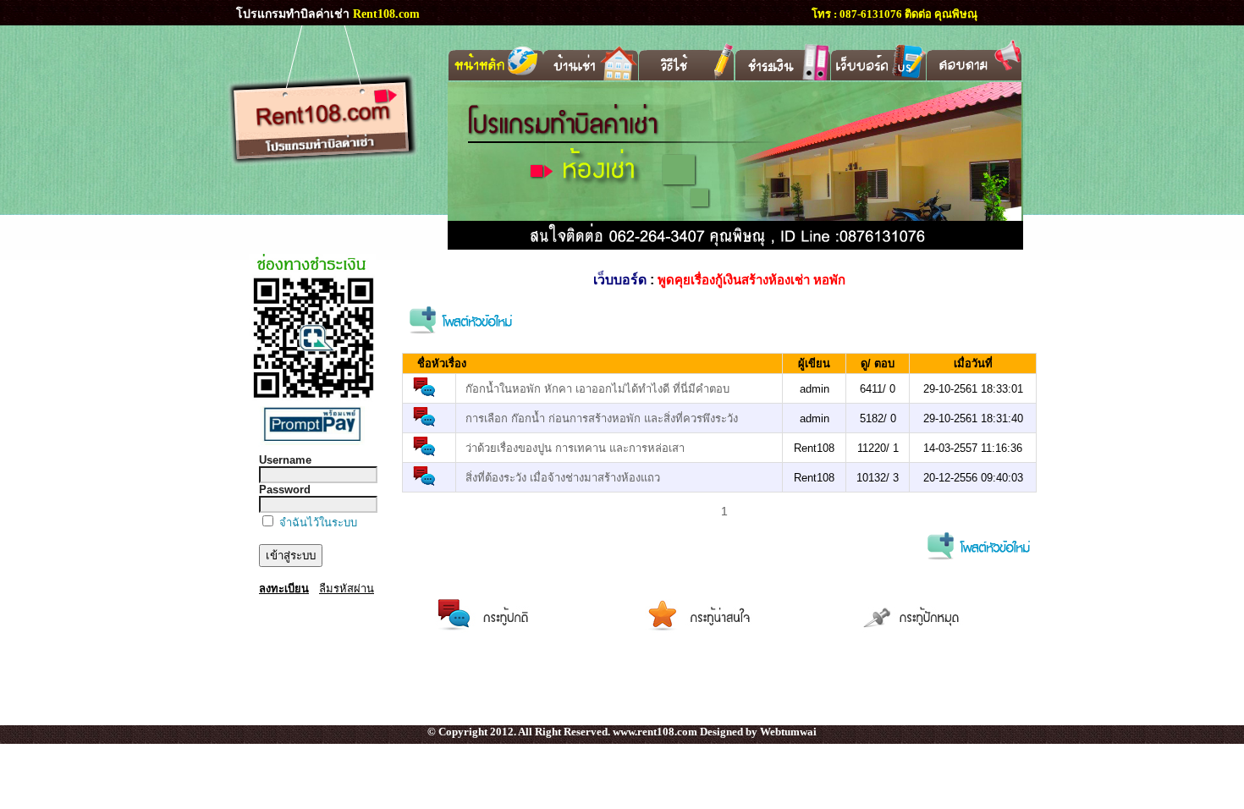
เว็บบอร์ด (620, 279)
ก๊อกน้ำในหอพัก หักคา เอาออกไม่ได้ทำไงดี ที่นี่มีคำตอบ (597, 388)
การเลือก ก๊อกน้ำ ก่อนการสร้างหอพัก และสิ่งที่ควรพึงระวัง (601, 418)
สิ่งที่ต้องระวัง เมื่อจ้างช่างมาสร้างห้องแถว (562, 477)
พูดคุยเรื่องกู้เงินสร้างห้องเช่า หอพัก (751, 279)
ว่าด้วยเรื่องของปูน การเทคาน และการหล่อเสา (575, 448)
